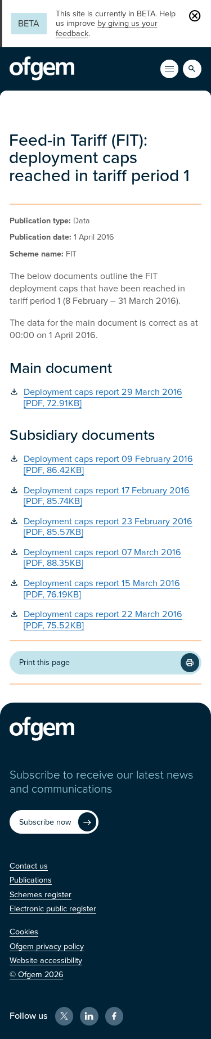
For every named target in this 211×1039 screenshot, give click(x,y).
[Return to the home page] (42, 68)
